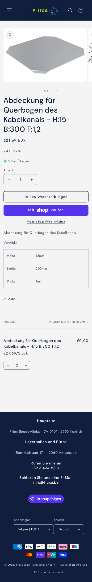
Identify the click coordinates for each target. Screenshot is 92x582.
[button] (9, 10)
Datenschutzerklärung (74, 565)
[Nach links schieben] (35, 90)
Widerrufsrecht (53, 572)
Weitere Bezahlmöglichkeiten (46, 221)
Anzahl (8, 170)
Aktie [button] (12, 298)
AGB (36, 572)
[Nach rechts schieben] (56, 90)
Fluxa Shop (23, 565)
